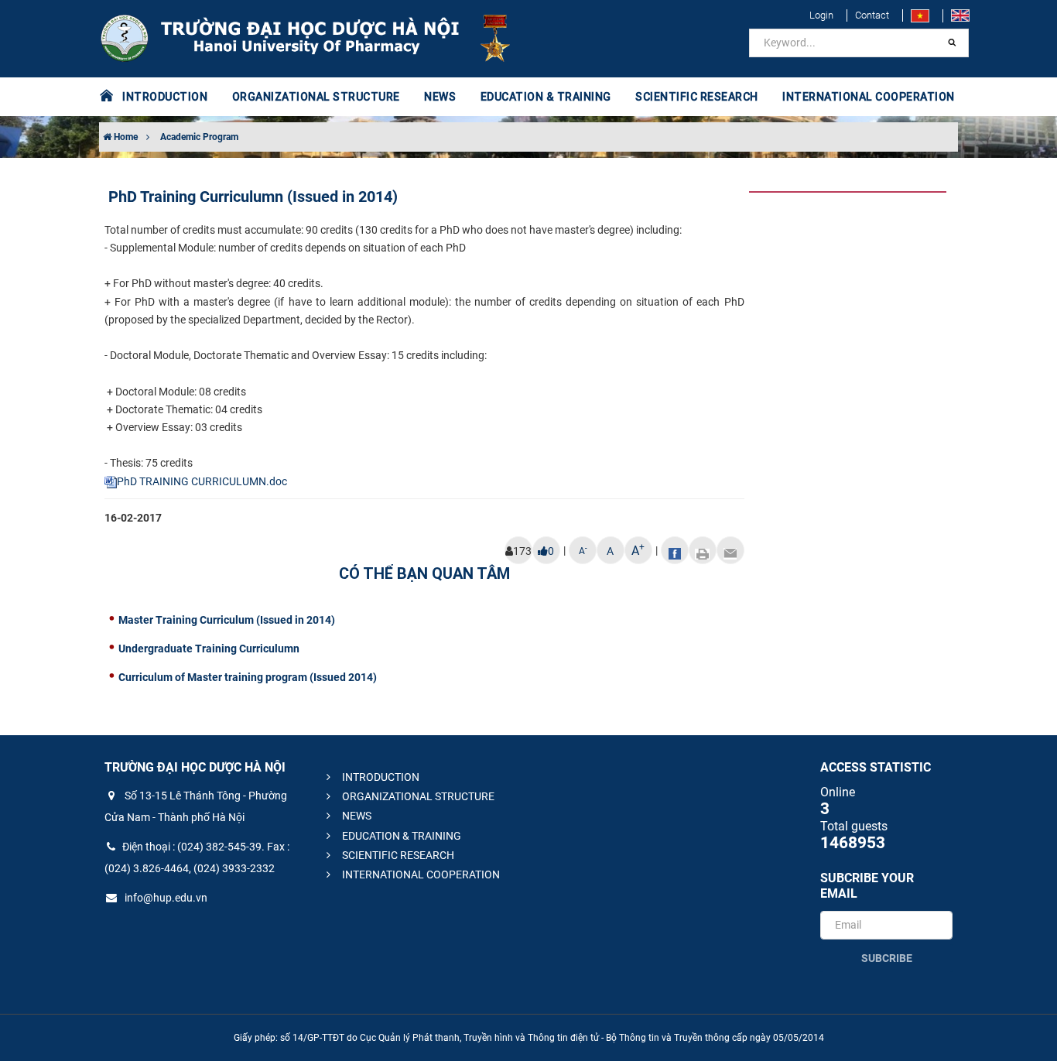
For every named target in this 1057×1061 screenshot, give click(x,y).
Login (821, 15)
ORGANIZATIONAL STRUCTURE (417, 796)
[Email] (730, 550)
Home (124, 137)
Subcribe (886, 958)
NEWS (440, 97)
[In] (703, 550)
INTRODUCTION (379, 777)
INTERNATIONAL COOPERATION (420, 874)
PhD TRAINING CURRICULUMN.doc (202, 481)
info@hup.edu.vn (164, 898)
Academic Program (199, 137)
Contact (872, 15)
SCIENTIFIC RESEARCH (397, 855)
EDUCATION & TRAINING (400, 836)
